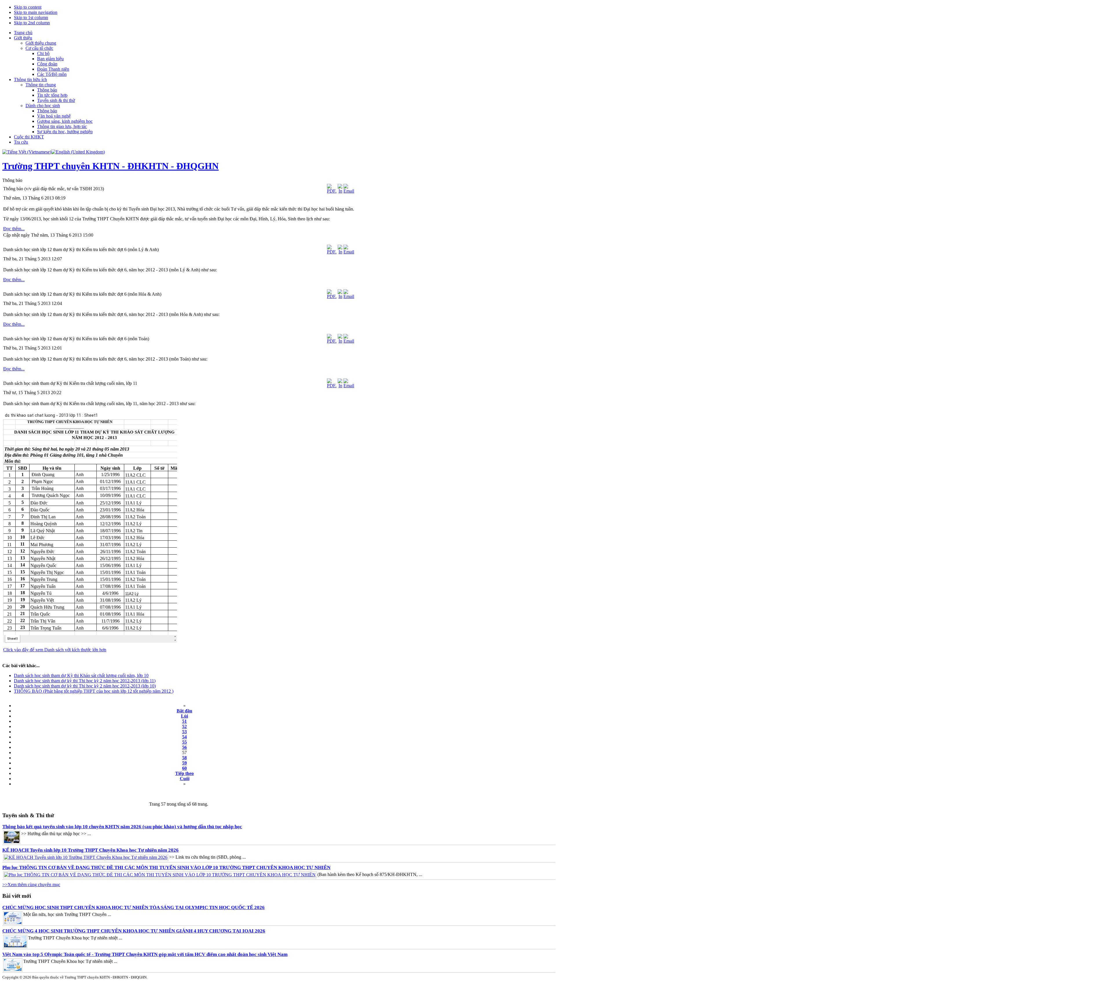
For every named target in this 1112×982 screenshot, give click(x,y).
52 (184, 726)
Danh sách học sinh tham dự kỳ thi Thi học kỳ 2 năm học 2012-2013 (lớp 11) (85, 680)
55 (184, 742)
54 (184, 736)
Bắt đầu (184, 710)
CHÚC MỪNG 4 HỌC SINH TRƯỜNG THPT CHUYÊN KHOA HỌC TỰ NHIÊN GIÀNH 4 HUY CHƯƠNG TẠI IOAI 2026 (133, 931)
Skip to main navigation (35, 12)
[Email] (348, 191)
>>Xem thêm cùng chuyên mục (31, 884)
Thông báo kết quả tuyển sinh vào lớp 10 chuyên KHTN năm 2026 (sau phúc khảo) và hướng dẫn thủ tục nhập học (122, 826)
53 (184, 731)
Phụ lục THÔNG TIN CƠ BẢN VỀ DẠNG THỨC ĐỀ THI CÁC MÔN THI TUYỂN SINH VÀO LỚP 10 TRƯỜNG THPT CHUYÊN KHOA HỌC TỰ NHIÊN (166, 867)
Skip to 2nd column (32, 22)
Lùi (184, 716)
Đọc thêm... (14, 228)
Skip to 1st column (31, 17)
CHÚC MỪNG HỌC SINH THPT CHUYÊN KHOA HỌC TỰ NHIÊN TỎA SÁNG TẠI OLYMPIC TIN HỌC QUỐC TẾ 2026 (133, 907)
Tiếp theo (184, 773)
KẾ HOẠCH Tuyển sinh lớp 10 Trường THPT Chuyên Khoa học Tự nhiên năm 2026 (90, 850)
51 (184, 721)
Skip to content (27, 7)
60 (184, 768)
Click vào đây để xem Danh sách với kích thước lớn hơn (54, 649)
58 (184, 757)
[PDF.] (331, 191)
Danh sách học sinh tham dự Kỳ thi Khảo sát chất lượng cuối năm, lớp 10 (81, 675)
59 (184, 762)
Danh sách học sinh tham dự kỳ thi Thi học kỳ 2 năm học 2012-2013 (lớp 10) (85, 685)
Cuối (184, 778)
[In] (340, 191)
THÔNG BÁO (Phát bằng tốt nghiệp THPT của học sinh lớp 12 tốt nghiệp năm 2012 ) (93, 691)
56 (184, 747)
